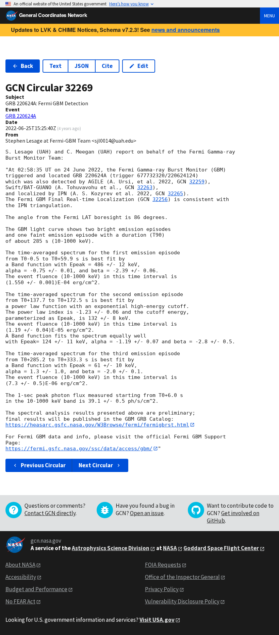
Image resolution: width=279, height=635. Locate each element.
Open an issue (147, 513)
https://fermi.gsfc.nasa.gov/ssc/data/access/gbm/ (78, 449)
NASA (170, 548)
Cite (107, 66)
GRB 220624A (20, 115)
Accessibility (20, 577)
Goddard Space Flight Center (221, 548)
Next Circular (96, 465)
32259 (196, 182)
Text (55, 66)
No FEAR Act (20, 601)
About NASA (20, 564)
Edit (142, 66)
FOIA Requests (163, 564)
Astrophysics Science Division (110, 548)
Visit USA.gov (157, 619)
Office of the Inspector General (182, 577)
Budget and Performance (36, 589)
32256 (160, 199)
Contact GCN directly (50, 513)
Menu (269, 16)
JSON (82, 66)
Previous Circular (43, 465)
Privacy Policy (162, 589)
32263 (144, 187)
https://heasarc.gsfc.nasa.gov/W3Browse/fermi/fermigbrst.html (97, 425)
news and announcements (185, 30)
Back (27, 66)
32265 (175, 193)
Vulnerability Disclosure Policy (182, 601)
